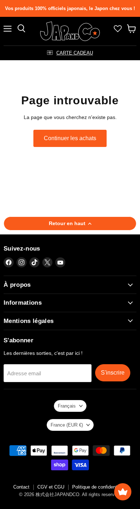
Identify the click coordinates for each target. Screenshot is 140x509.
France (67, 425)
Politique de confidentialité (99, 487)
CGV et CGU (50, 487)
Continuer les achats (70, 138)
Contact (21, 487)
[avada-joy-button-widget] (122, 491)
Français (67, 406)
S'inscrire (113, 373)
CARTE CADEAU (74, 53)
